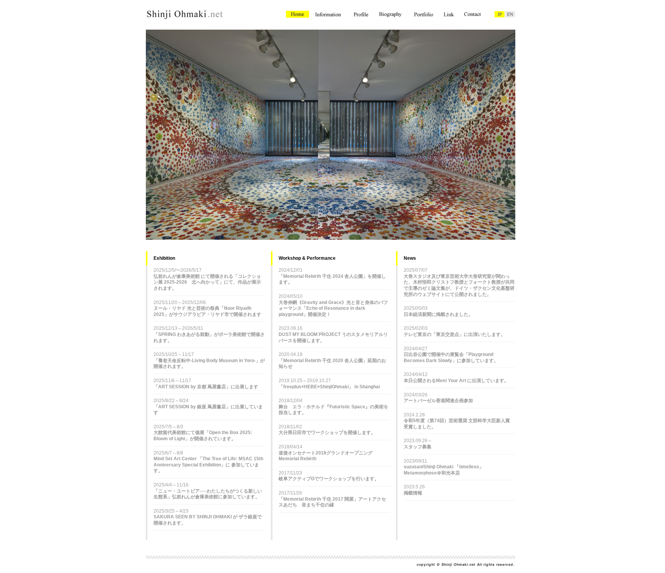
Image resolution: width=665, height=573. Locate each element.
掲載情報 (413, 493)
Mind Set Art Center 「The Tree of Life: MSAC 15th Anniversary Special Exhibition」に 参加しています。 (208, 464)
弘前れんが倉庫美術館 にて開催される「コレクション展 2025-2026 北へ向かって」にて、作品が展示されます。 (207, 282)
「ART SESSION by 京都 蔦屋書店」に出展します (206, 386)
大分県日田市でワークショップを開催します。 (327, 432)
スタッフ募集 (417, 446)
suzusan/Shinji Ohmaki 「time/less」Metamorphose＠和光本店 (444, 470)
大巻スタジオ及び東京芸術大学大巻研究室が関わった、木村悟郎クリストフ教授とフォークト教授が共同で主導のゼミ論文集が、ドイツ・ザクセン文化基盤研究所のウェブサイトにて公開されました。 (459, 285)
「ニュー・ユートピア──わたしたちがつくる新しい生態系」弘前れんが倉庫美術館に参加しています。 (208, 494)
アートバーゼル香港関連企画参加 (438, 400)
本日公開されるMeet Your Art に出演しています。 (456, 380)
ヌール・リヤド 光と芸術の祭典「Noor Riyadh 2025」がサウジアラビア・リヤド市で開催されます (207, 311)
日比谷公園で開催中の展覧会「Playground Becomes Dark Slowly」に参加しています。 (451, 357)
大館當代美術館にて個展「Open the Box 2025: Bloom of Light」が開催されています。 (203, 435)
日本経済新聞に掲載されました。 (438, 314)
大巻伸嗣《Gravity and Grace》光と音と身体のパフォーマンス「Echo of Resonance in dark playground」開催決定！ (333, 308)
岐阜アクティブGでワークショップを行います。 (329, 478)
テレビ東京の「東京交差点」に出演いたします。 (454, 334)
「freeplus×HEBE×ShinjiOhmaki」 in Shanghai (329, 386)
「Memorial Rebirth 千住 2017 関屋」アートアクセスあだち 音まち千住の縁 (332, 502)
